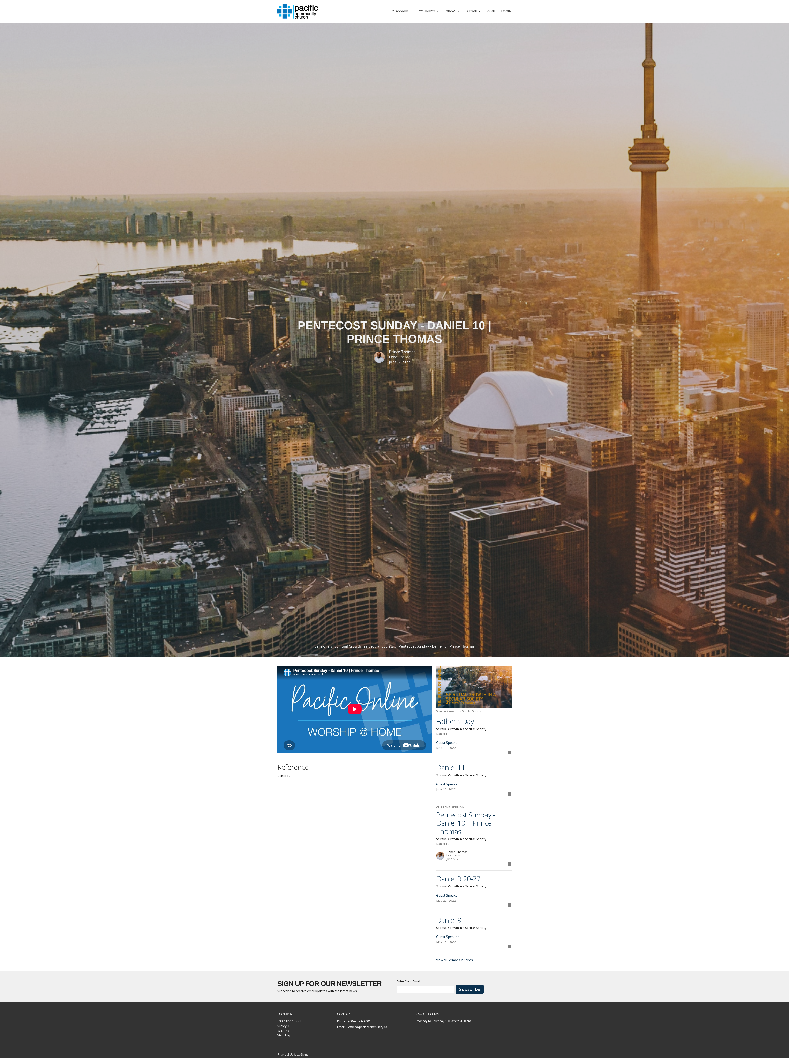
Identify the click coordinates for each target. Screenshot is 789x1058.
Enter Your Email (408, 981)
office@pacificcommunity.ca (367, 1027)
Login (506, 11)
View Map (284, 1035)
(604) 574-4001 (359, 1021)
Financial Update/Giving (292, 1054)
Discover (400, 11)
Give (491, 11)
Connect (427, 11)
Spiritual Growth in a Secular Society (363, 646)
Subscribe (469, 989)
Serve (472, 11)
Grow (451, 11)
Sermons (321, 646)
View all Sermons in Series (454, 960)
